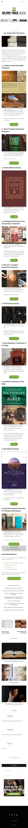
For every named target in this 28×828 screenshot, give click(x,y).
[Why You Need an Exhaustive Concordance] (14, 651)
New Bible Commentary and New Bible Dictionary (13, 594)
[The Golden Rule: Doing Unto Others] (14, 694)
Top (14, 825)
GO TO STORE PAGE (14, 163)
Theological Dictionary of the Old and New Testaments (14, 604)
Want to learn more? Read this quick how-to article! (13, 540)
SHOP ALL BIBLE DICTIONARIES (14, 578)
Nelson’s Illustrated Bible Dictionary (10, 569)
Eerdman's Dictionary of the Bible (13, 588)
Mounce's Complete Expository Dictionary (13, 590)
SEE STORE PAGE (14, 124)
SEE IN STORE (14, 260)
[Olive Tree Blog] (14, 11)
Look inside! (17, 294)
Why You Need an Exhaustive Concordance (14, 661)
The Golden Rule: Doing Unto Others (14, 704)
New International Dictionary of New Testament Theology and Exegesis (13, 598)
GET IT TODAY (14, 216)
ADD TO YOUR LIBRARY (14, 544)
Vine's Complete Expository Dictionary (13, 607)
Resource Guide (8, 60)
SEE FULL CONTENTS (14, 338)
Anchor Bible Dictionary (14, 585)
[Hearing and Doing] (14, 672)
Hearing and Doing (14, 682)
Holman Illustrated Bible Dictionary (10, 565)
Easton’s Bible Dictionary (9, 567)
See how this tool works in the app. (10, 158)
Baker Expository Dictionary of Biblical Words (12, 562)
